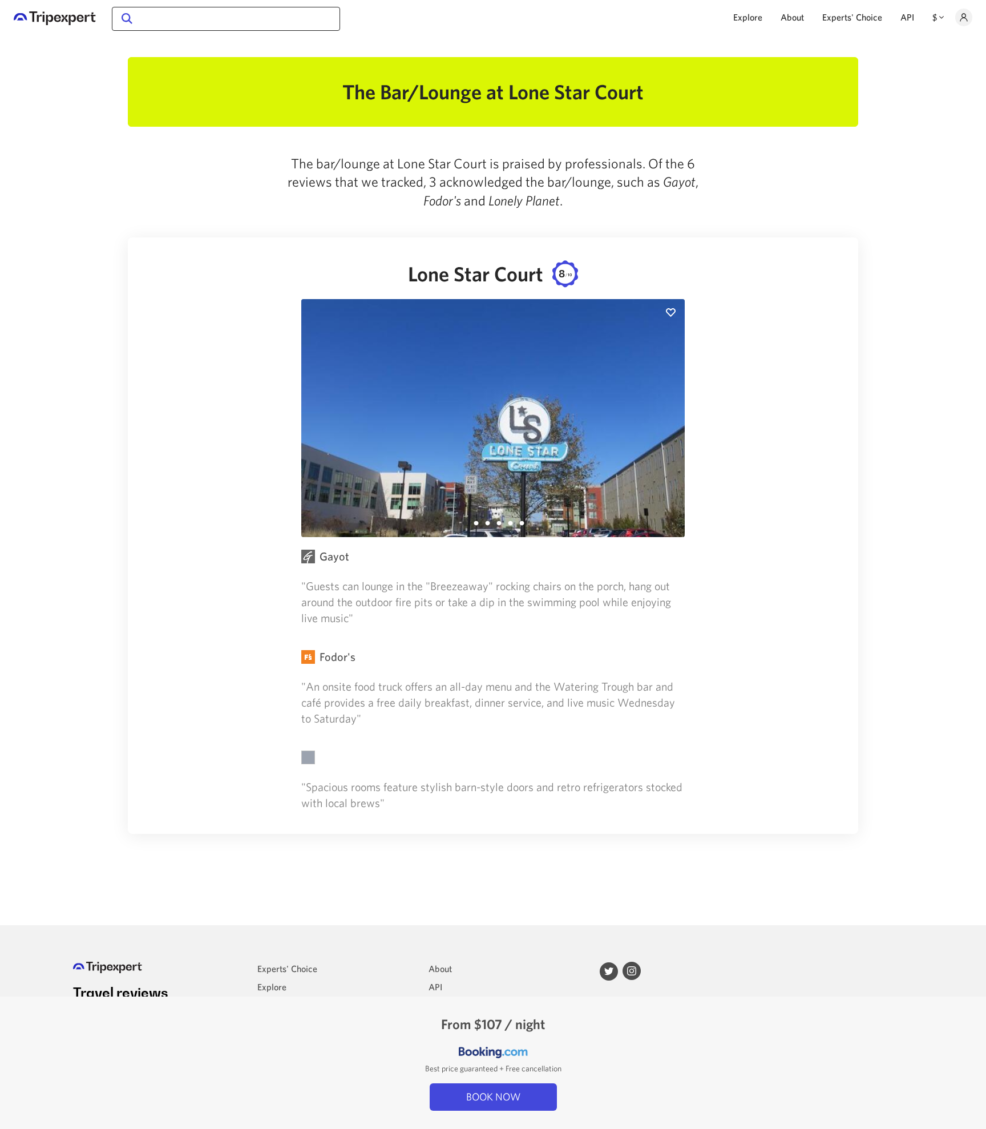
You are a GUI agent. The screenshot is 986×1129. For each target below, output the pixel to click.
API (907, 17)
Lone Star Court (490, 273)
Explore (747, 17)
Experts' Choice (852, 17)
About (792, 17)
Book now (493, 1097)
